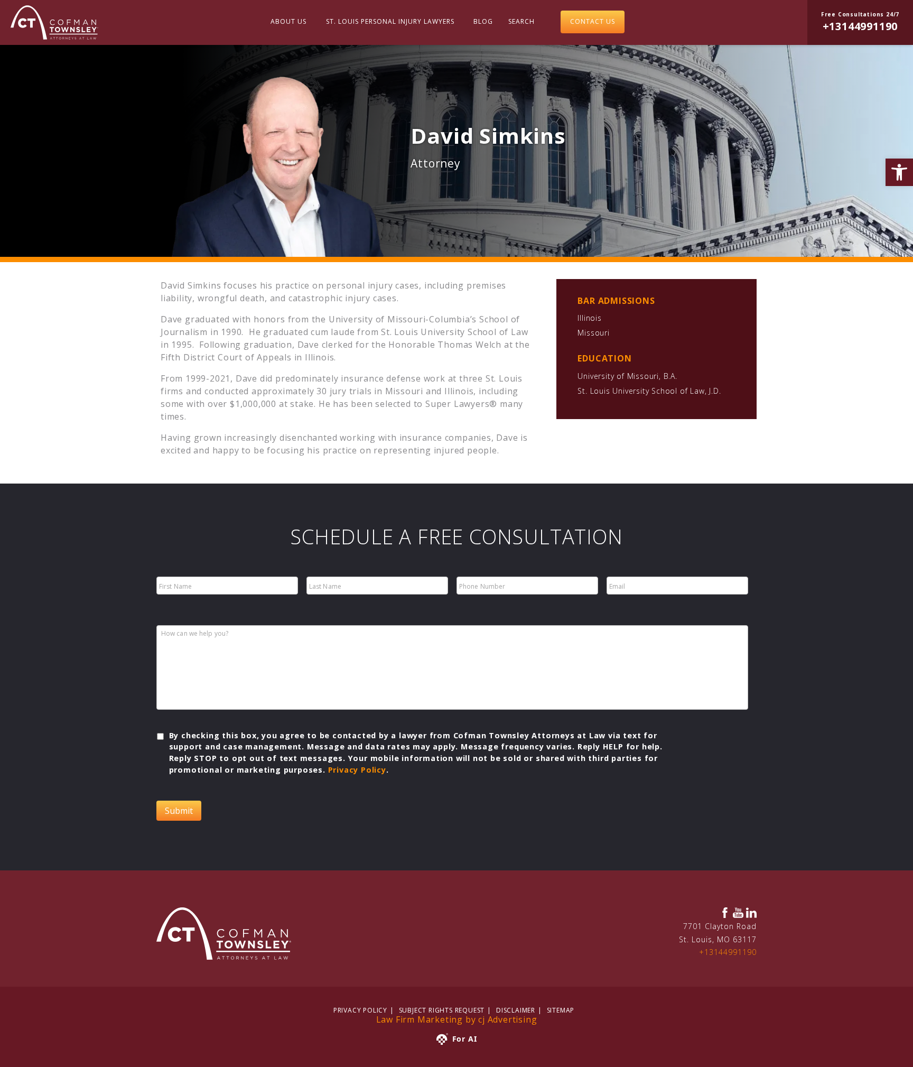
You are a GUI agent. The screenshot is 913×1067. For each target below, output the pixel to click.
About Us (288, 21)
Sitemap (561, 1010)
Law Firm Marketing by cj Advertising (456, 1019)
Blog (483, 21)
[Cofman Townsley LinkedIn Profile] (751, 912)
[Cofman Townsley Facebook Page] (725, 912)
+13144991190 (728, 952)
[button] (899, 172)
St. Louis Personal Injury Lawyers (390, 21)
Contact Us (592, 21)
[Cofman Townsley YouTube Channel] (738, 912)
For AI (464, 1039)
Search (521, 21)
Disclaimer (515, 1010)
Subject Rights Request (442, 1010)
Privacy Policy (357, 770)
